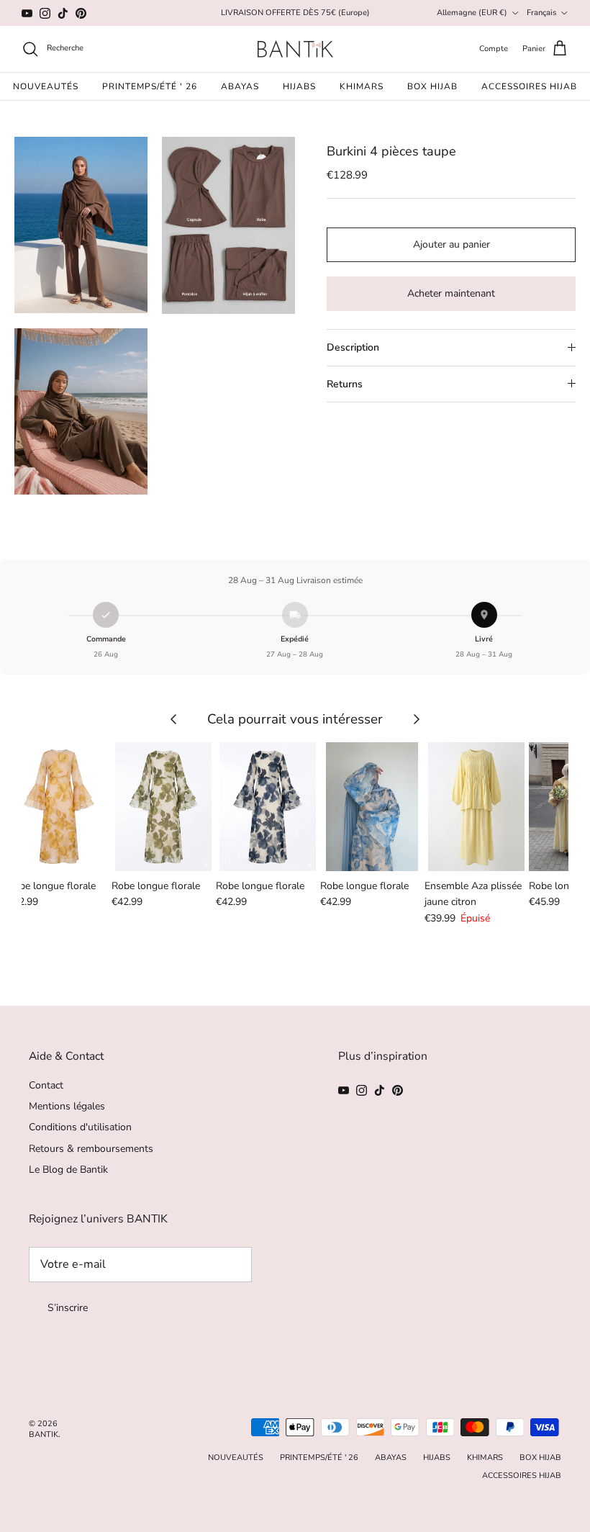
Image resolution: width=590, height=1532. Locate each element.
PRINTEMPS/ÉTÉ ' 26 (149, 86)
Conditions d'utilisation (80, 1127)
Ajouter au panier (451, 244)
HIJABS (299, 86)
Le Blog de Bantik (68, 1169)
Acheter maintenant (451, 293)
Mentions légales (67, 1106)
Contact (46, 1085)
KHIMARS (362, 86)
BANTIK (43, 1434)
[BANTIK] (295, 49)
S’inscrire (67, 1308)
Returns (345, 384)
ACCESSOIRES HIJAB (529, 86)
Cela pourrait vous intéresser (295, 718)
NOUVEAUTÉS (45, 86)
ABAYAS (240, 86)
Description (353, 347)
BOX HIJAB (432, 86)
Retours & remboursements (91, 1148)
